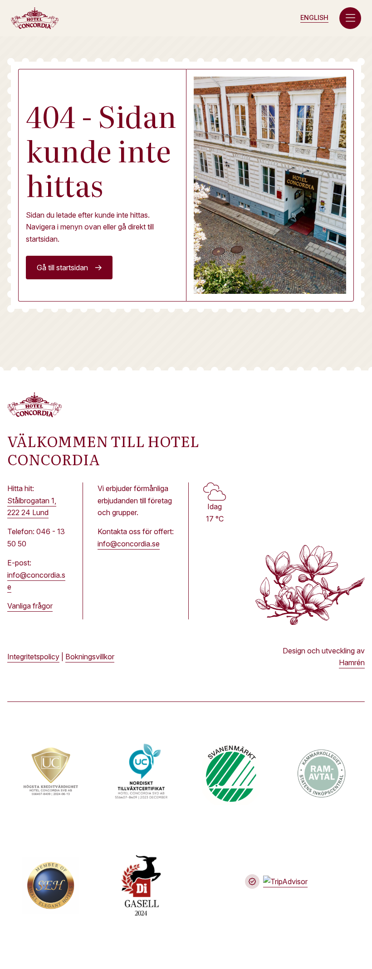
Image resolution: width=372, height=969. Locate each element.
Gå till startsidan (62, 267)
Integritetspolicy (33, 656)
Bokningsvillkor (89, 656)
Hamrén (352, 662)
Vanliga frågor (30, 605)
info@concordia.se (129, 543)
